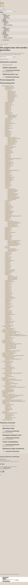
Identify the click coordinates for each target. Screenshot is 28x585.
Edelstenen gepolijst (7, 342)
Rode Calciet (11, 143)
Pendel (7, 258)
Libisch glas (8, 214)
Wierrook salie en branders (9, 412)
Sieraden (5, 403)
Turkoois (7, 316)
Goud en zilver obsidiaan (13, 240)
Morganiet (7, 237)
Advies (5, 23)
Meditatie (5, 393)
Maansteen (7, 220)
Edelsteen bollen (9, 344)
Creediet (7, 155)
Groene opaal (11, 248)
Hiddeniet (7, 181)
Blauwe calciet (11, 137)
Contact (4, 19)
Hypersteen (8, 185)
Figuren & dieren (6, 361)
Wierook (7, 416)
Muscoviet (7, 238)
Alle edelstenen (6, 85)
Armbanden (8, 404)
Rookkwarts (8, 280)
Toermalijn (7, 313)
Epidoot (7, 160)
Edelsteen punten (9, 348)
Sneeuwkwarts (8, 296)
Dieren (6, 363)
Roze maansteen (12, 225)
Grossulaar (7, 172)
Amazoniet (7, 102)
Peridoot (7, 259)
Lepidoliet (7, 213)
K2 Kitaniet (7, 200)
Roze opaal (10, 251)
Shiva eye (7, 292)
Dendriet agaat (11, 96)
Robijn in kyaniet (12, 278)
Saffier (6, 285)
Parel (6, 255)
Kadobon (5, 377)
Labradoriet (7, 206)
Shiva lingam (8, 293)
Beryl (6, 129)
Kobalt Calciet (11, 139)
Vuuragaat (5, 411)
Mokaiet (7, 233)
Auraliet (7, 121)
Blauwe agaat (11, 91)
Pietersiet (7, 261)
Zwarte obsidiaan (12, 245)
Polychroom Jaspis (12, 198)
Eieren (6, 349)
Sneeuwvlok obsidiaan (13, 244)
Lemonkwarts (8, 212)
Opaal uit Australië (12, 249)
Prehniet (7, 266)
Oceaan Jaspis (11, 196)
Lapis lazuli (7, 207)
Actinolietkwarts (9, 88)
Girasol (7, 169)
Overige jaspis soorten (13, 197)
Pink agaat (10, 99)
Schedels (7, 398)
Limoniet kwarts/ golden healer (12, 215)
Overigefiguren (8, 367)
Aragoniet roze (11, 117)
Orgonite (7, 254)
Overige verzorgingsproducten (12, 359)
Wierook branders (9, 417)
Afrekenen (6, 16)
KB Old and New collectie (8, 378)
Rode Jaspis (11, 199)
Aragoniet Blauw (11, 115)
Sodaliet (7, 299)
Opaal (6, 247)
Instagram (3, 8)
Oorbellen (7, 409)
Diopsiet (7, 156)
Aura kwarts (8, 119)
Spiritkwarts (8, 300)
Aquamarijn (8, 112)
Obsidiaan (7, 239)
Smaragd (7, 295)
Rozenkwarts (8, 281)
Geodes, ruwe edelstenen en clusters (11, 373)
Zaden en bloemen (7, 419)
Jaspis (6, 187)
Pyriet (6, 268)
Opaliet (7, 252)
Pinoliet (7, 262)
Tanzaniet (7, 307)
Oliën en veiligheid (8, 25)
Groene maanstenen (12, 221)
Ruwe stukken (8, 376)
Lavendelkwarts (9, 211)
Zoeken (14, 10)
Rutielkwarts (8, 283)
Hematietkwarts (8, 177)
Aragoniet (7, 113)
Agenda (4, 20)
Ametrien (7, 105)
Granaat (7, 171)
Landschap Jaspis (12, 194)
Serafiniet (7, 289)
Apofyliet (7, 110)
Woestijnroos (8, 322)
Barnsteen (7, 125)
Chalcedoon (8, 147)
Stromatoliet (8, 303)
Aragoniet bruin (11, 116)
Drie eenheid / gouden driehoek (12, 158)
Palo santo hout (8, 415)
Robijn (6, 274)
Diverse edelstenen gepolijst (11, 343)
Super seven (8, 306)
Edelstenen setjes (7, 354)
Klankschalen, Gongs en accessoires (11, 380)
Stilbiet (6, 302)
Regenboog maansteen (13, 223)
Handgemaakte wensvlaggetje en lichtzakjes (15, 335)
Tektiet (6, 308)
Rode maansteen (12, 224)
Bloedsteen (7, 131)
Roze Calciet (11, 144)
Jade (6, 186)
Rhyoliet (7, 273)
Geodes (7, 375)
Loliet (6, 219)
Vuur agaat (10, 101)
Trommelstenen (8, 351)
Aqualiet (7, 111)
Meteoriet (7, 231)
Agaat (6, 89)
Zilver (6, 410)
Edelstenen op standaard (8, 353)
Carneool (7, 145)
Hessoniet (7, 180)
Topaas (7, 315)
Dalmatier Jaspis (12, 191)
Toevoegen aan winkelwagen (13, 70)
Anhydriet (7, 108)
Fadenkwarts (8, 162)
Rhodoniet (7, 272)
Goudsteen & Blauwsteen (11, 170)
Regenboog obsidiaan (13, 242)
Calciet (6, 136)
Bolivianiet (7, 133)
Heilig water (8, 414)
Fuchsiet (7, 166)
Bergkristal (7, 128)
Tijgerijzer (7, 310)
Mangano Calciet (12, 140)
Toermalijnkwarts (9, 314)
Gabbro (7, 167)
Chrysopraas (8, 152)
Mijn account (5, 577)
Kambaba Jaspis (12, 193)
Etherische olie (8, 357)
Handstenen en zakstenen (11, 350)
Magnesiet (7, 227)
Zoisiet (6, 323)
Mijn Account (7, 17)
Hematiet (7, 176)
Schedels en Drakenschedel (9, 396)
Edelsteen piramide (9, 347)
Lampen (7, 388)
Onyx (6, 246)
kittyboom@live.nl (7, 467)
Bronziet (7, 135)
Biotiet (6, 130)
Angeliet (7, 106)
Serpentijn (7, 291)
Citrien (6, 153)
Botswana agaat (11, 95)
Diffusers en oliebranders (8, 330)
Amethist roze (8, 104)
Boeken (7, 327)
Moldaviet (7, 234)
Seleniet (7, 287)
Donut (6, 407)
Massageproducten (7, 391)
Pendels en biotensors (8, 394)
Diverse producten (9, 333)
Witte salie (7, 418)
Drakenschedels (9, 397)
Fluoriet (7, 164)
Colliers (7, 405)
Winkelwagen (7, 15)
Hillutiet (7, 183)
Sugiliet (7, 305)
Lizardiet (7, 217)
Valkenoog (7, 319)
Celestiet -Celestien (9, 146)
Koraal (6, 203)
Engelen (7, 364)
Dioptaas (7, 157)
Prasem (7, 264)
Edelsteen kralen (6, 340)
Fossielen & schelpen (8, 368)
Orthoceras (7, 370)
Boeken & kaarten (7, 326)
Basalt (6, 126)
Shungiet (7, 294)
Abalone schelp (8, 87)
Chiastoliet (7, 150)
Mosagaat (10, 98)
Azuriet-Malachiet (9, 123)
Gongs (6, 381)
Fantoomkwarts (8, 163)
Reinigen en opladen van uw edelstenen (12, 395)
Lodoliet (7, 218)
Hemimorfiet (8, 178)
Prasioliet (7, 265)
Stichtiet (7, 301)
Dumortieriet (8, 159)
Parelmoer (7, 257)
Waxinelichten (8, 389)
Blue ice (7, 132)
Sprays (6, 360)
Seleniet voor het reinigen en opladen (11, 400)
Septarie (7, 288)
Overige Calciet (11, 142)
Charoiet (7, 149)
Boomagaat (10, 94)
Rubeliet (7, 282)
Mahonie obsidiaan (12, 241)
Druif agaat (10, 97)
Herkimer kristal (8, 179)
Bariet (6, 124)
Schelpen (7, 371)
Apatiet (6, 109)
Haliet (6, 173)
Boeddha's (7, 362)
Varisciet (7, 320)
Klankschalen (8, 382)
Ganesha (7, 366)
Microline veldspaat (9, 232)
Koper (6, 201)
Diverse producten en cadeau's (10, 332)
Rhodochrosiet (8, 271)
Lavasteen (7, 210)
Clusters (7, 374)
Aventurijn (7, 122)
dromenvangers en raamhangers (12, 334)
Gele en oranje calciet (13, 138)
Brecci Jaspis (11, 189)
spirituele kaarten (9, 328)
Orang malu (8, 253)
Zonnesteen (8, 325)
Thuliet (6, 309)
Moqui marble (8, 235)
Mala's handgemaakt (7, 390)
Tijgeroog (7, 312)
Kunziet (7, 204)
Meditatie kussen (9, 337)
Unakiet (7, 317)
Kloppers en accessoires (11, 383)
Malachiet (7, 230)
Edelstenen (5, 21)
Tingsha (7, 384)
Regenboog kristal (9, 269)
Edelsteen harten (9, 346)
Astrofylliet (7, 118)
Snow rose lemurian (9, 298)
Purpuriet (7, 267)
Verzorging (6, 22)
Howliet (7, 184)
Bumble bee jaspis (12, 190)
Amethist (7, 103)
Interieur (7, 336)
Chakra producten (7, 329)
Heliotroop (7, 174)
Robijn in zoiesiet (12, 279)
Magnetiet (7, 228)
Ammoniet (7, 369)
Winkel (4, 14)
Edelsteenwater (6, 341)
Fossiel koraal (8, 165)
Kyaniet (7, 205)
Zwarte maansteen (12, 226)
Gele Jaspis (10, 192)
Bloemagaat (10, 92)
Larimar (7, 208)
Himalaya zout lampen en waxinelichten (14, 387)
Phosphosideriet (9, 260)
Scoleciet (7, 286)
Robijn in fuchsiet (12, 276)
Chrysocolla (8, 151)
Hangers (7, 408)
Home (1, 44)
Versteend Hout (8, 321)
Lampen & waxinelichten (8, 385)
